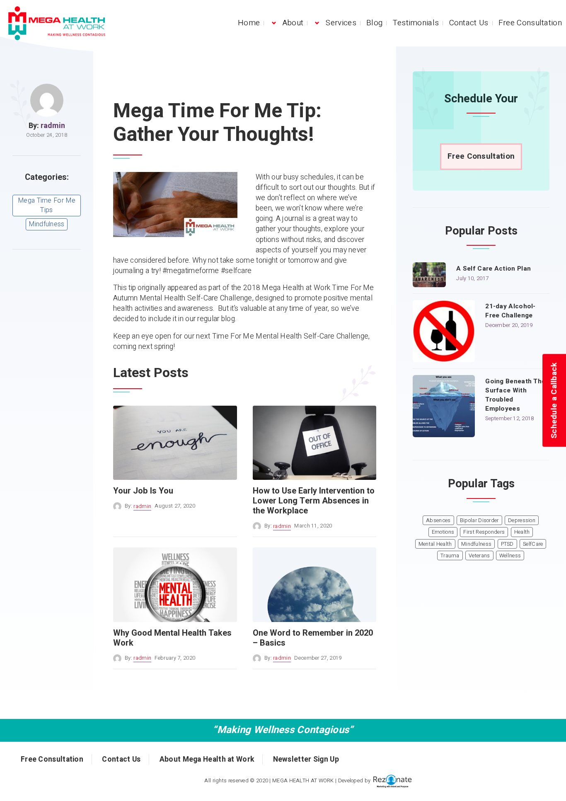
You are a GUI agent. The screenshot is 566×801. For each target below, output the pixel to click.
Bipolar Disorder (479, 520)
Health (522, 532)
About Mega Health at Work (207, 759)
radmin (53, 125)
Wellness (510, 555)
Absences (438, 520)
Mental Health (435, 544)
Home (249, 23)
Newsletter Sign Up (306, 759)
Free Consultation (530, 23)
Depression (521, 520)
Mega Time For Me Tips (46, 205)
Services (341, 23)
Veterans (479, 555)
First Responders (484, 532)
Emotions (443, 532)
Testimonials (416, 23)
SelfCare (533, 544)
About (293, 23)
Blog (374, 23)
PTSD (507, 544)
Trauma (450, 555)
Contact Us (469, 23)
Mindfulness (46, 224)
